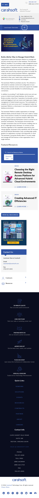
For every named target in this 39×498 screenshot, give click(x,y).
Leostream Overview (11, 27)
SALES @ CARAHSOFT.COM (19, 447)
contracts (19, 408)
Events (19, 397)
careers (19, 425)
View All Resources (10, 215)
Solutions (19, 392)
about (19, 419)
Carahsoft (9, 485)
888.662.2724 (34, 4)
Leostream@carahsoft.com (11, 263)
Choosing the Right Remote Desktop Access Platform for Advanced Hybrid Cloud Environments (25, 175)
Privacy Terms (5, 487)
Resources (19, 403)
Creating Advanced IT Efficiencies (26, 199)
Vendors (19, 386)
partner (19, 414)
